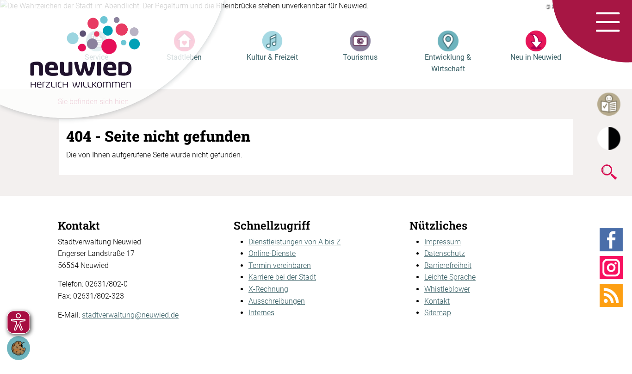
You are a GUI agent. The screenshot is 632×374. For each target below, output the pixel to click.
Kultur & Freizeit (272, 57)
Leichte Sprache (450, 277)
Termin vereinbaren (279, 265)
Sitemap (437, 312)
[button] (607, 23)
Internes (261, 312)
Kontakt (437, 301)
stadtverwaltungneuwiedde (130, 315)
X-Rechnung (268, 289)
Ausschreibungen (276, 301)
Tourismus (360, 57)
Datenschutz (444, 253)
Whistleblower (447, 289)
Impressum (442, 241)
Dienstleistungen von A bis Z (294, 241)
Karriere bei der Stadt (282, 277)
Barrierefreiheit (447, 265)
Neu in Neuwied (535, 57)
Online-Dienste (272, 253)
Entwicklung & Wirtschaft (448, 63)
